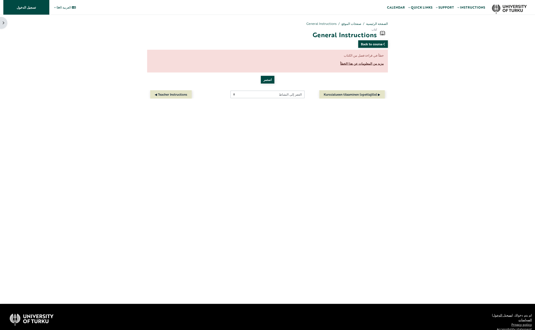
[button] (65, 7)
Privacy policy (521, 324)
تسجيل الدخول (26, 7)
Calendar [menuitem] (396, 7)
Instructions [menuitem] (472, 7)
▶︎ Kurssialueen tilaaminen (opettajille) (352, 94)
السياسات (525, 319)
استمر (268, 79)
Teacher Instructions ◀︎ (171, 94)
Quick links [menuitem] (421, 7)
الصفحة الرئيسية (377, 23)
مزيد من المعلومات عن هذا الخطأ (362, 63)
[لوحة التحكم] (509, 7)
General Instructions (321, 23)
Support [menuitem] (446, 7)
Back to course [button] (372, 44)
